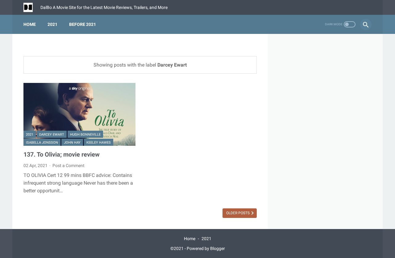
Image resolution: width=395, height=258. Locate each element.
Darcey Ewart (51, 135)
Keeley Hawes (98, 143)
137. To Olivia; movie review (61, 154)
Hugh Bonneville (85, 135)
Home (29, 24)
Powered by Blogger (206, 248)
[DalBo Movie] (31, 7)
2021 (52, 24)
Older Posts (238, 213)
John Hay (72, 143)
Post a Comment (68, 165)
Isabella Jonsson (42, 143)
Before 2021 (82, 24)
